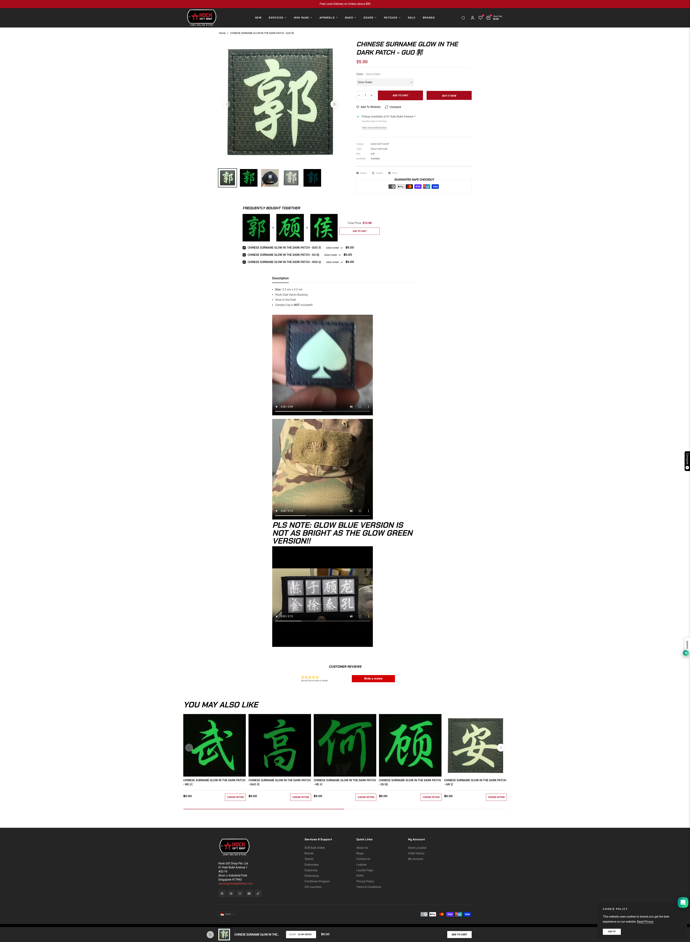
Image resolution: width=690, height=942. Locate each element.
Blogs (360, 853)
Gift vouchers (313, 887)
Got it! (611, 931)
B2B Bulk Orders (315, 847)
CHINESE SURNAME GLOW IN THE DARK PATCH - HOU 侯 (284, 262)
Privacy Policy (365, 881)
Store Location (417, 847)
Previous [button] (226, 104)
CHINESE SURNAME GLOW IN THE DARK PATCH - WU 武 (214, 782)
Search (309, 859)
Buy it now (449, 95)
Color (292, 934)
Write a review (373, 678)
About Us (362, 847)
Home (222, 33)
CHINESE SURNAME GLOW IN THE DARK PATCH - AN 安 (475, 782)
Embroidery (312, 864)
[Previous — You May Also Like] (189, 748)
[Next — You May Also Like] (501, 748)
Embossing (312, 876)
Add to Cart (459, 934)
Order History (416, 853)
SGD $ (228, 914)
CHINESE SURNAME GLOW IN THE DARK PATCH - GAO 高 (279, 782)
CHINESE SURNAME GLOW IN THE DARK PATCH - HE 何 (345, 782)
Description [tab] (280, 278)
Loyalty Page (364, 870)
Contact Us (363, 859)
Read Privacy (645, 921)
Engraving (311, 870)
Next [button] (334, 104)
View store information (374, 127)
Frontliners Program (317, 881)
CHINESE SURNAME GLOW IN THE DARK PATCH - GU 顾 (283, 255)
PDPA (360, 876)
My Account (415, 859)
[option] (280, 102)
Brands (309, 853)
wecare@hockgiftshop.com (235, 883)
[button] (464, 17)
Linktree (361, 864)
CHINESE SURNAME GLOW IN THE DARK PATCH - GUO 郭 (284, 247)
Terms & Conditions (368, 887)
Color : (368, 74)
